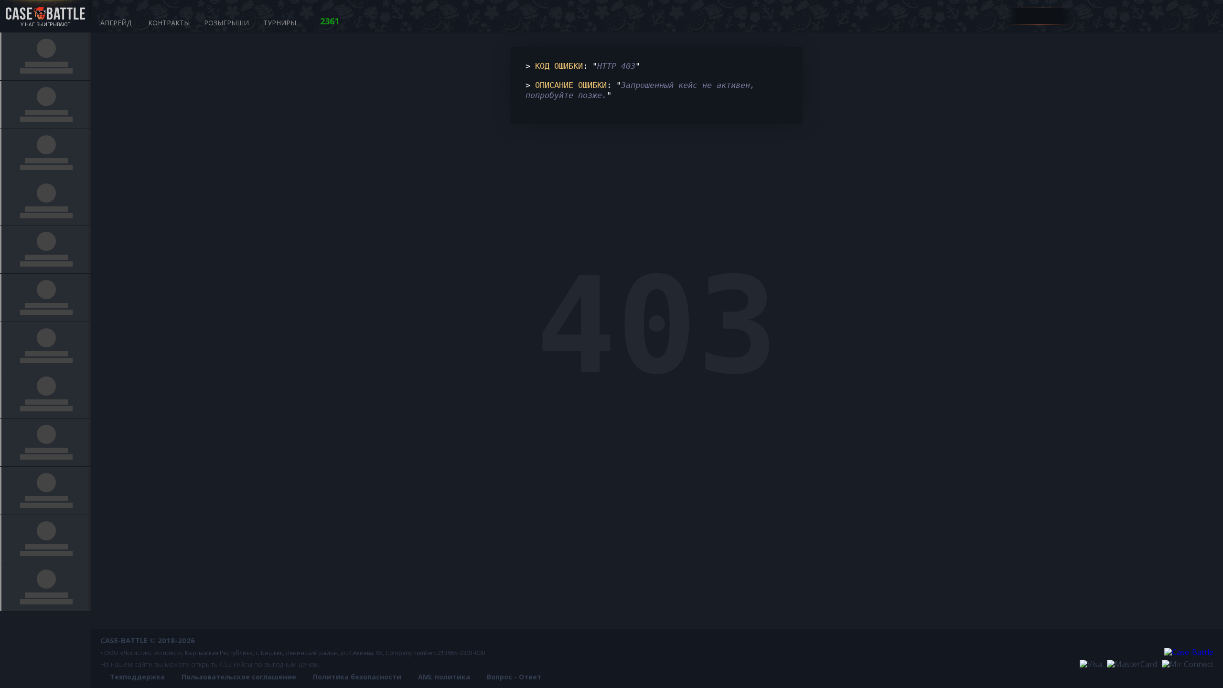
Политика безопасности (357, 676)
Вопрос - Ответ (514, 676)
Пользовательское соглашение (239, 676)
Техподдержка (137, 676)
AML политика (444, 676)
